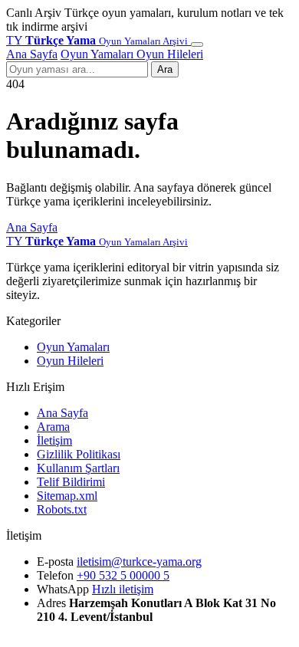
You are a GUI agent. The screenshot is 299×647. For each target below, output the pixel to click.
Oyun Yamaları (98, 54)
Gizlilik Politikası (78, 454)
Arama (53, 426)
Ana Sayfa (32, 54)
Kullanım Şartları (78, 468)
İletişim (54, 440)
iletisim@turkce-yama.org (139, 561)
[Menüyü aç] (197, 44)
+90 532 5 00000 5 (123, 575)
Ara (164, 69)
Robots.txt (62, 509)
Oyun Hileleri (169, 54)
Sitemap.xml (67, 495)
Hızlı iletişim (122, 589)
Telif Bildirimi (71, 481)
